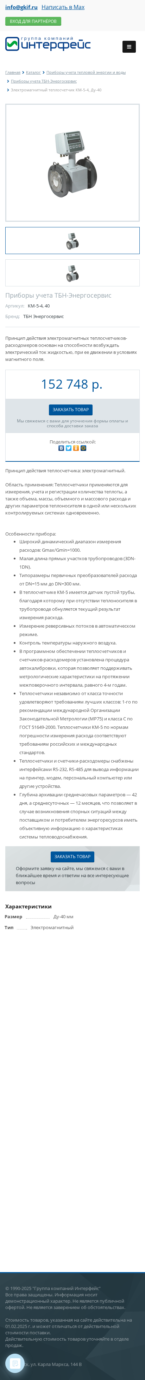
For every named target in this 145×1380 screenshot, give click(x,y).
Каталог (33, 72)
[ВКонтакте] (61, 448)
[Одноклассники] (76, 448)
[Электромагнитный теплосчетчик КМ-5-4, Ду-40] (72, 163)
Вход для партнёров (33, 21)
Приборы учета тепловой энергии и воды (86, 72)
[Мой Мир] (83, 448)
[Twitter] (68, 448)
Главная (12, 72)
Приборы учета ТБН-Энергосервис (44, 81)
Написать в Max (63, 7)
